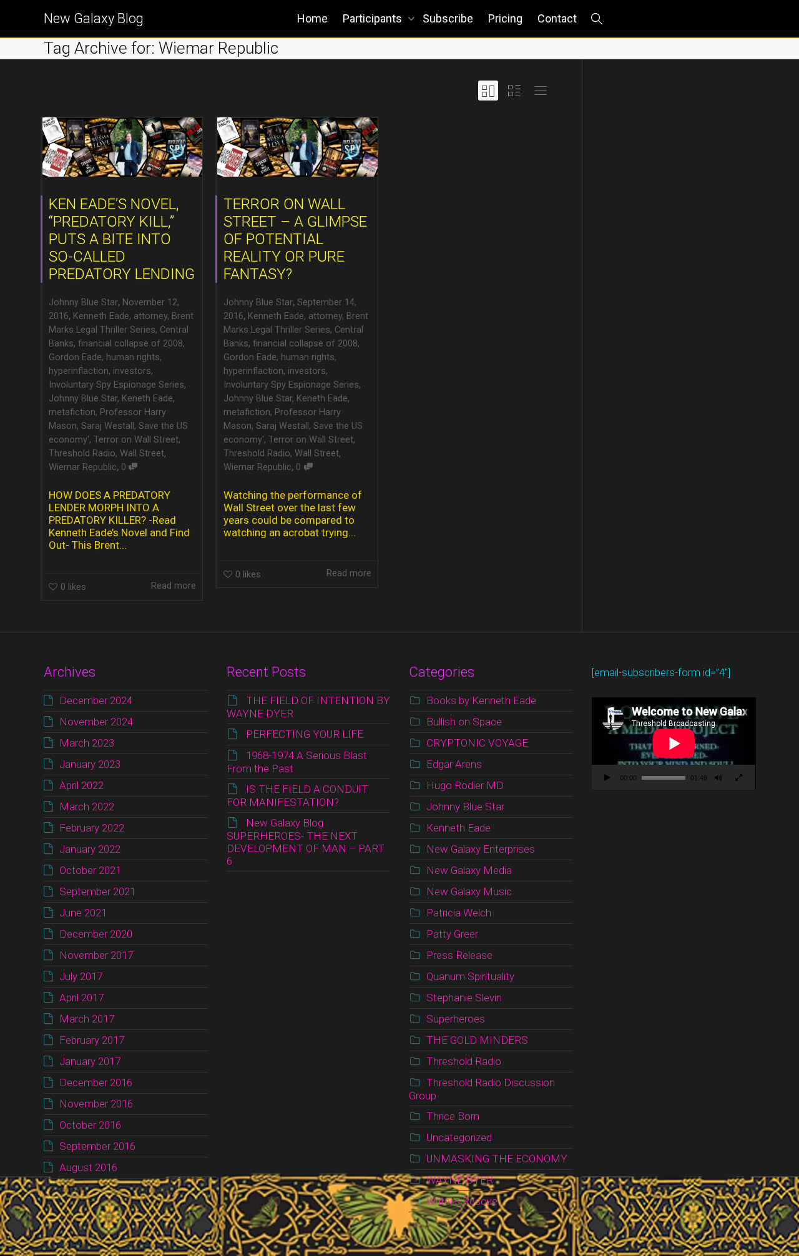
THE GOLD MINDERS (477, 1040)
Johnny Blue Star (83, 398)
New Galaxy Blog (94, 18)
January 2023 (89, 764)
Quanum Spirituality (470, 976)
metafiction (72, 412)
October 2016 (90, 1125)
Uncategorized (459, 1137)
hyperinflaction (79, 371)
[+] (122, 147)
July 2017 (80, 976)
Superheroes (455, 1019)
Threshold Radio (82, 453)
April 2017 (81, 997)
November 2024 (96, 721)
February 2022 (91, 828)
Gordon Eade (75, 357)
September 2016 (97, 1146)
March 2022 (86, 806)
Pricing (505, 18)
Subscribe (448, 18)
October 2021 (90, 870)
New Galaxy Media (469, 870)
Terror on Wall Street (136, 439)
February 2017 (91, 1040)
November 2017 (96, 955)
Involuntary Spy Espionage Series (116, 385)
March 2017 (86, 1019)
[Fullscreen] (738, 779)
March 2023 (86, 743)
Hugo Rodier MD (465, 785)
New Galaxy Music (469, 891)
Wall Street (142, 453)
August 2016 (88, 1167)
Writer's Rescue (462, 1201)
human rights (133, 357)
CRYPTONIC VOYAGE (477, 743)
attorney (150, 316)
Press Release (459, 955)
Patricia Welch (458, 912)
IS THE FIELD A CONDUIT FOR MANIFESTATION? (297, 795)
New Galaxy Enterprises (480, 849)
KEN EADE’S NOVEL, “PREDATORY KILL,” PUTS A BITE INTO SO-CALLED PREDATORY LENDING (122, 239)
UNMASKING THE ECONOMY (496, 1158)
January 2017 (89, 1061)
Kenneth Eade (101, 316)
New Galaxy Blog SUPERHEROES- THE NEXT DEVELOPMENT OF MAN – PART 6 (306, 842)
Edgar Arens (454, 764)
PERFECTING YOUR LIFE (304, 734)
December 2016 (95, 1082)
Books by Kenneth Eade (481, 700)
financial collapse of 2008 (130, 343)
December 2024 (95, 700)
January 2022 (89, 849)
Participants (373, 18)
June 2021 (83, 912)
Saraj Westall (107, 426)
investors (132, 371)
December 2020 (95, 934)
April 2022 (81, 785)
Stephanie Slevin (464, 997)
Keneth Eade (147, 398)
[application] (674, 743)
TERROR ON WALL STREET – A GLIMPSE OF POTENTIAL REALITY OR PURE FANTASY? (295, 239)
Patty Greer (452, 934)
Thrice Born (452, 1116)
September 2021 (97, 891)
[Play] (607, 779)
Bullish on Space (464, 721)
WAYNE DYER (459, 1180)
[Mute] (718, 779)
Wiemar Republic (83, 467)
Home (312, 18)
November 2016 (96, 1103)
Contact (557, 18)
